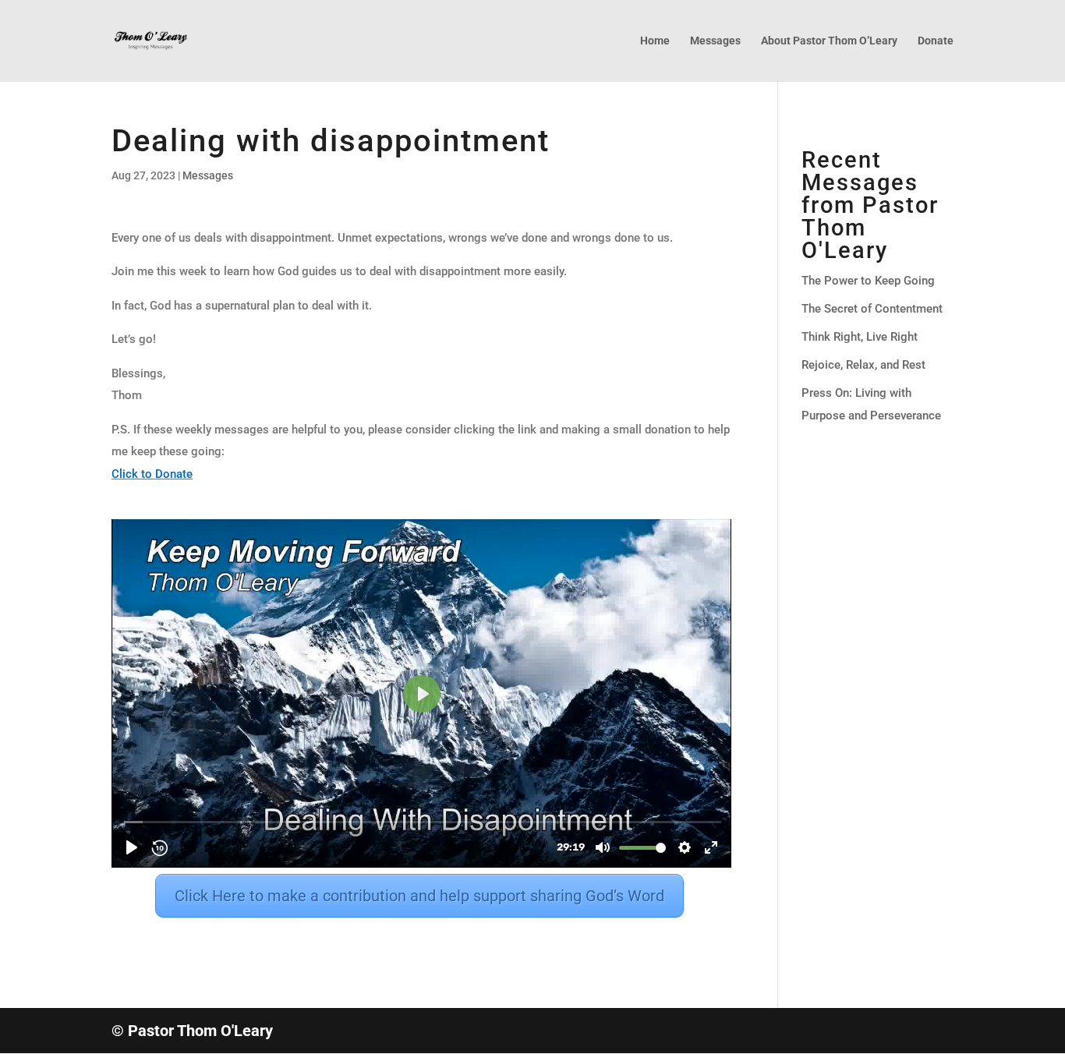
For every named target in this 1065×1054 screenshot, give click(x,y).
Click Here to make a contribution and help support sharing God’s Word (419, 895)
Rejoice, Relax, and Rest (863, 365)
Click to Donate (152, 474)
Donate (936, 41)
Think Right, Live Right (859, 337)
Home (655, 41)
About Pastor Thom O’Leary (829, 41)
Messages (715, 41)
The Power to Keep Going (868, 281)
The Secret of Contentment (872, 309)
